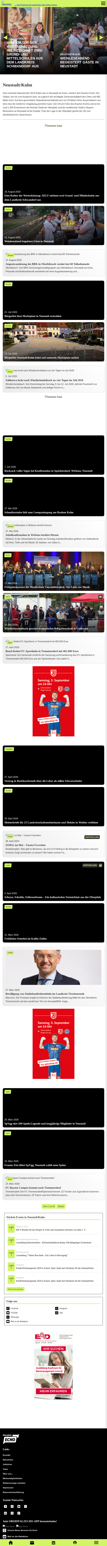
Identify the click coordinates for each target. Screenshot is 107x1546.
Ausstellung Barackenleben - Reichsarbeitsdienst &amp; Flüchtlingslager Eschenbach (53, 1241)
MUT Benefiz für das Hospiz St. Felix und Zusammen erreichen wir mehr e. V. (51, 1228)
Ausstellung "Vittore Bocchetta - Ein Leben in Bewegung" (42, 1253)
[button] (96, 1542)
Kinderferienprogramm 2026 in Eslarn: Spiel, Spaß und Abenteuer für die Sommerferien (55, 1266)
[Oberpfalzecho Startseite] (7, 8)
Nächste (61, 1206)
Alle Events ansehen (15, 1289)
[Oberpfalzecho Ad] (36, 5)
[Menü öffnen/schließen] (103, 3)
